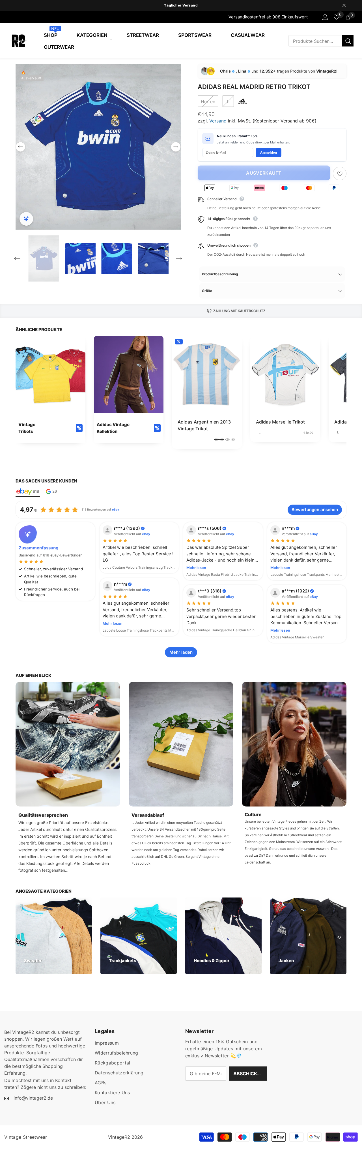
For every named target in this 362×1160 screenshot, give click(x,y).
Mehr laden (181, 652)
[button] (20, 147)
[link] (50, 389)
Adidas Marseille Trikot (280, 422)
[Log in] (325, 17)
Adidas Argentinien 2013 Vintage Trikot (204, 425)
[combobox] (315, 40)
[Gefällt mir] (339, 173)
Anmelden (268, 152)
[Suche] (321, 40)
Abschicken (248, 1073)
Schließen (344, 5)
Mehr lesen (196, 568)
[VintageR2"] (6, 17)
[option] (181, 5)
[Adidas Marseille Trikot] (285, 374)
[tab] (28, 491)
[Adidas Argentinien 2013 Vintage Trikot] (207, 374)
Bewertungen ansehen (315, 509)
